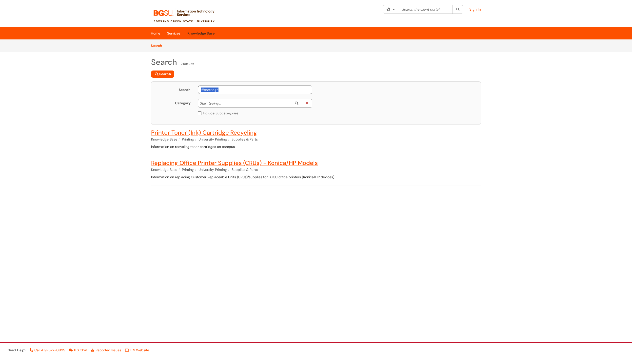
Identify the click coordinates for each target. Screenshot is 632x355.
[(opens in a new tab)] (186, 15)
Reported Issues (108, 350)
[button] (296, 103)
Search (158, 45)
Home (155, 33)
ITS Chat (80, 350)
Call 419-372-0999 (49, 350)
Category (183, 103)
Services (173, 33)
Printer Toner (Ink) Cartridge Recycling (204, 132)
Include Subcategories (220, 113)
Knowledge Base (201, 33)
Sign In (475, 9)
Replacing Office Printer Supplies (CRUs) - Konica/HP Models (234, 163)
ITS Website (139, 350)
